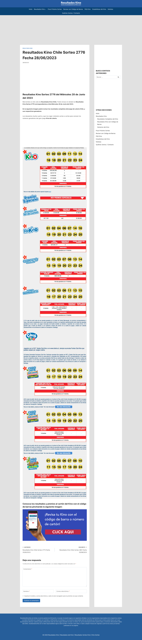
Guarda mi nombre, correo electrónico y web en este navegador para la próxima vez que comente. (53, 596)
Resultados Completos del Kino (107, 119)
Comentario (27, 569)
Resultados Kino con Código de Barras (107, 123)
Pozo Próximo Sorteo (55, 9)
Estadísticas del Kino (99, 9)
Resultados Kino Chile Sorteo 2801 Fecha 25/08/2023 (73, 550)
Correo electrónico (63, 591)
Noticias (110, 9)
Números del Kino (103, 127)
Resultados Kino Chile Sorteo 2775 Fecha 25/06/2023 (36, 550)
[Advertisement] (49, 26)
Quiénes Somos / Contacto (71, 13)
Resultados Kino (28, 48)
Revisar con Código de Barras (73, 9)
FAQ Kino (88, 9)
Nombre (26, 591)
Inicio (30, 9)
